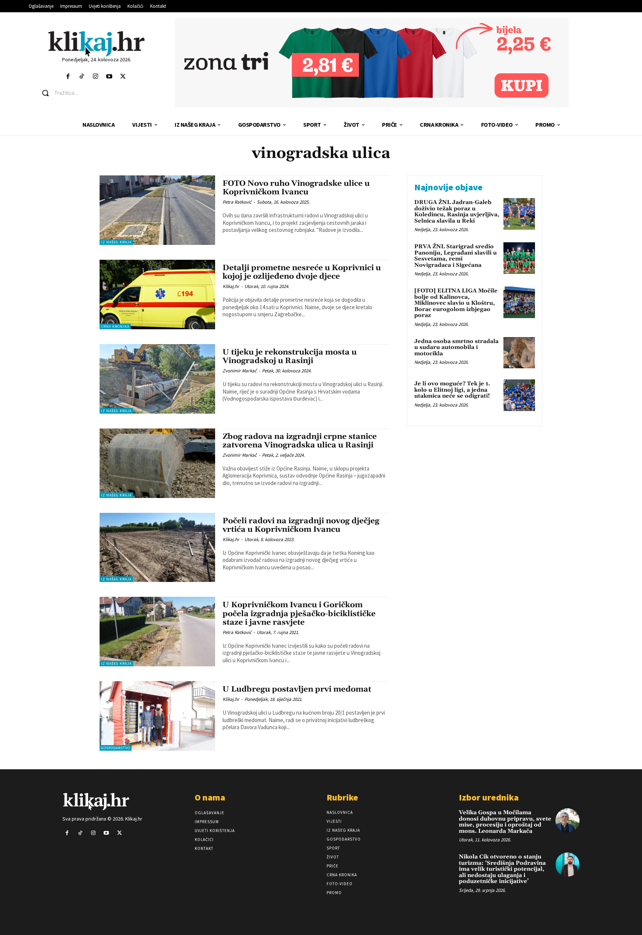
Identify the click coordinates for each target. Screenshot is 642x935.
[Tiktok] (82, 77)
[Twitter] (123, 77)
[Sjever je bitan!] (96, 43)
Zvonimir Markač (240, 371)
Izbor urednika (489, 797)
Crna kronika (115, 326)
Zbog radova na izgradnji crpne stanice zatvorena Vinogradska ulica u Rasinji (300, 441)
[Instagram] (95, 77)
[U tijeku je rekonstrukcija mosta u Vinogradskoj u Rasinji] (157, 379)
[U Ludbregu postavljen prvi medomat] (157, 716)
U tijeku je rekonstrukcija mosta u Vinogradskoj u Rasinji (290, 356)
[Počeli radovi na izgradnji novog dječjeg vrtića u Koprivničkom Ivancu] (157, 547)
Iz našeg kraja (116, 242)
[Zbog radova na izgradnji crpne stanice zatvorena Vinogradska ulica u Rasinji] (157, 463)
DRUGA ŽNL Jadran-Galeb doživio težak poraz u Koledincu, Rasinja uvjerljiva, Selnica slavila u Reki (456, 211)
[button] (102, 93)
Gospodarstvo (115, 747)
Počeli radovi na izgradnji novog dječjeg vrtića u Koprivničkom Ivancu (301, 525)
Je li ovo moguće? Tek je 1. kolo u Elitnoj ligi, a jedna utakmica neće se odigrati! (452, 389)
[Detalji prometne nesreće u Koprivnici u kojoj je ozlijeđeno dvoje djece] (157, 294)
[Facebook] (68, 77)
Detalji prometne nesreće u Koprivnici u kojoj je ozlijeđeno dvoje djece (302, 272)
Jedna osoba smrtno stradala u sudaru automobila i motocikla (456, 347)
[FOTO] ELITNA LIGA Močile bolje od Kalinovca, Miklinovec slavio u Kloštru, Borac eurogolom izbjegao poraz (455, 303)
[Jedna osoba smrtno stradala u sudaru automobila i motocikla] (519, 353)
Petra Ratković (237, 202)
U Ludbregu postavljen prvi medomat (297, 689)
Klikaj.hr (231, 286)
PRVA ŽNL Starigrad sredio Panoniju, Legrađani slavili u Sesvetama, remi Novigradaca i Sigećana (455, 256)
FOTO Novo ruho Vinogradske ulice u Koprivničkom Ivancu (296, 188)
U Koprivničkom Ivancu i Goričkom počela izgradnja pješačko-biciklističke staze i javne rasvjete (299, 613)
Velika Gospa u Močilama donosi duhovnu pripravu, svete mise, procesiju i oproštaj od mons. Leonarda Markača (505, 822)
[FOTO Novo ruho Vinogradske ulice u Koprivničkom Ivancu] (157, 210)
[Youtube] (109, 77)
